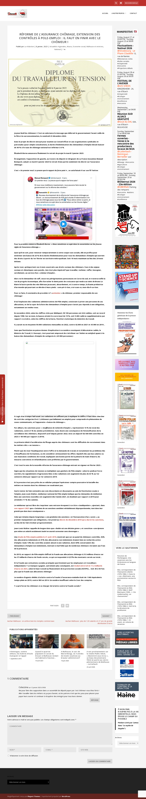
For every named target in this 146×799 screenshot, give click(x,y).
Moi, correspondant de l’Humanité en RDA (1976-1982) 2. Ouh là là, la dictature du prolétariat (126, 606)
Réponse (94, 700)
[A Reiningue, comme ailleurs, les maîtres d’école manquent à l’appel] (21, 641)
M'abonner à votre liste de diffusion (24, 755)
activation (56, 293)
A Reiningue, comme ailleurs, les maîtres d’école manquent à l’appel (21, 654)
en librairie (127, 378)
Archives (118, 737)
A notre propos (118, 13)
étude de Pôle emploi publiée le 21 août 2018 (37, 537)
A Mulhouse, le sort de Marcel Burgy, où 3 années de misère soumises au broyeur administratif (72, 655)
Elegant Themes (34, 796)
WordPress (66, 796)
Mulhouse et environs (94, 46)
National (57, 49)
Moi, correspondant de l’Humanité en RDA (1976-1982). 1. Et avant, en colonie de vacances (126, 620)
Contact (133, 13)
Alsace (69, 46)
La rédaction (29, 46)
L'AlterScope (126, 367)
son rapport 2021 (21, 508)
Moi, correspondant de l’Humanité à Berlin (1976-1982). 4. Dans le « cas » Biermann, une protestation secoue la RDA (126, 575)
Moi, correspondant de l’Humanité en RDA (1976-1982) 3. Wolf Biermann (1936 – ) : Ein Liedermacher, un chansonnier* (126, 591)
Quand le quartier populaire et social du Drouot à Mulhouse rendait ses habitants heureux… (47, 655)
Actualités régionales (58, 46)
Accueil (105, 13)
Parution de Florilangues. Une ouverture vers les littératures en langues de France (126, 560)
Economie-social (79, 46)
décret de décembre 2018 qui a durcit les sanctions (81, 520)
